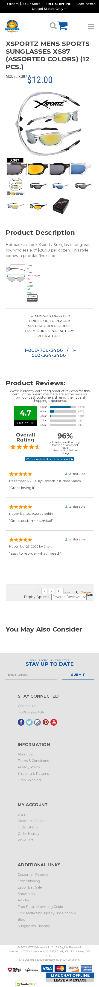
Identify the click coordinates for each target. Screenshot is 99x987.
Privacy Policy (29, 767)
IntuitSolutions (70, 959)
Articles (23, 900)
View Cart (25, 840)
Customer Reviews (33, 874)
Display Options (36, 597)
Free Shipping (29, 881)
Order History (28, 834)
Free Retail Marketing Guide (40, 907)
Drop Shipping (29, 780)
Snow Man (26, 894)
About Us (25, 754)
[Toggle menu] (91, 25)
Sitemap (14, 951)
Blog (21, 919)
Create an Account (33, 821)
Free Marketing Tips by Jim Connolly (47, 913)
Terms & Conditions (33, 761)
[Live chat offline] (70, 977)
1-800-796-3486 (44, 350)
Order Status (28, 827)
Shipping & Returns (33, 774)
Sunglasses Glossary (34, 926)
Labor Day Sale (30, 887)
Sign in (23, 814)
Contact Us (27, 706)
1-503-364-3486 (54, 352)
